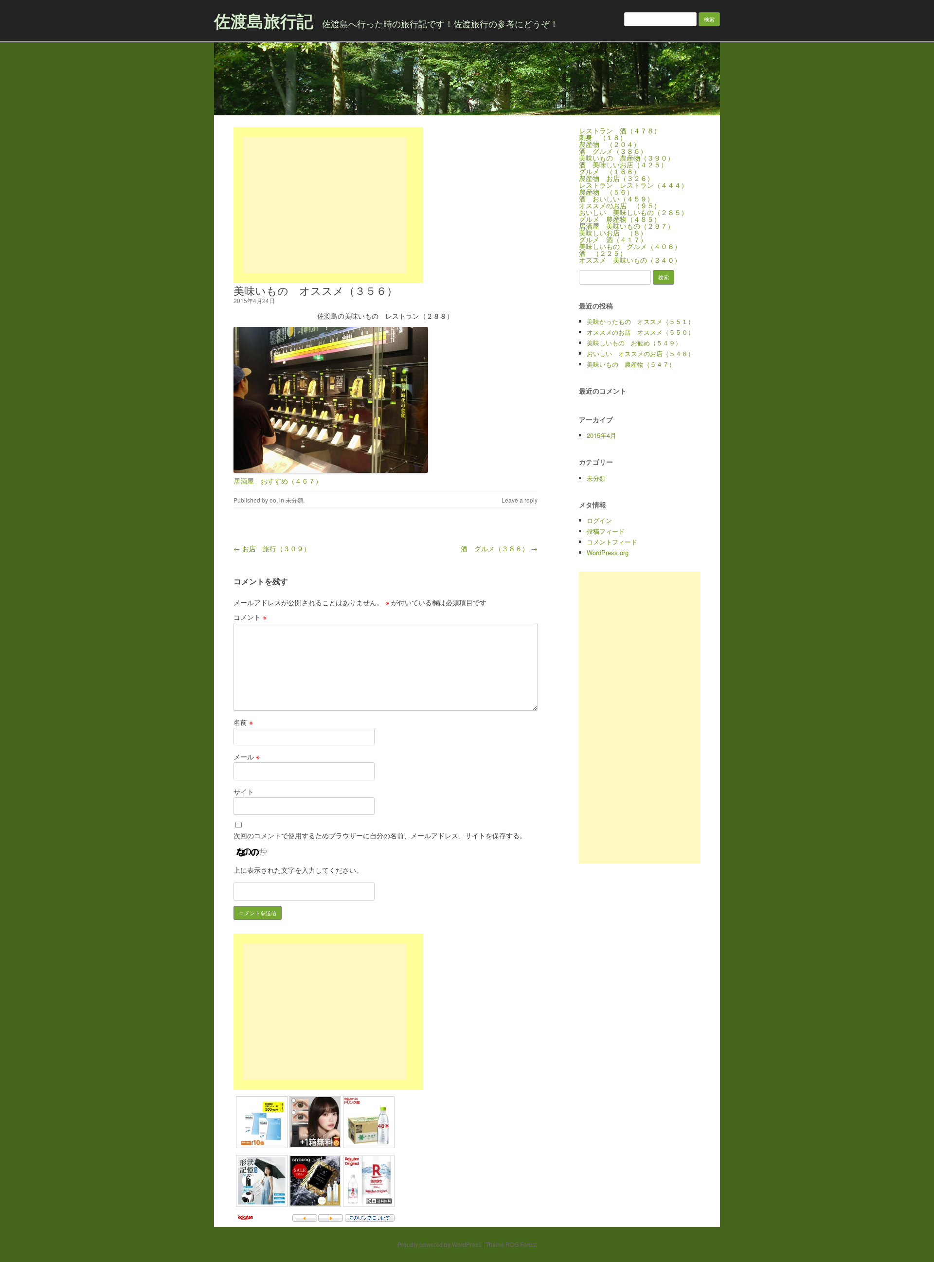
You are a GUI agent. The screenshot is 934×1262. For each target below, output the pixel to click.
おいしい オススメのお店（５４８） (640, 353)
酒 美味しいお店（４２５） (623, 164)
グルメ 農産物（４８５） (620, 219)
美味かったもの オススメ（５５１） (640, 321)
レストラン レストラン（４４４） (633, 185)
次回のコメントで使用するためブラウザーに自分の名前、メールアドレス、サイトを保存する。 (380, 835)
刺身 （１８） (603, 137)
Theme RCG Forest (511, 1244)
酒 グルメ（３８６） (613, 151)
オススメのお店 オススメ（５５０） (640, 332)
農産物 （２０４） (609, 144)
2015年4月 (601, 435)
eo (272, 500)
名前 (243, 722)
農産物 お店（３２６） (616, 178)
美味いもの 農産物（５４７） (631, 364)
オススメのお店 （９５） (620, 205)
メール (247, 756)
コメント (250, 617)
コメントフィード (612, 541)
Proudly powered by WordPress (439, 1244)
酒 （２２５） (603, 253)
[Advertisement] (325, 205)
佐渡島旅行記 (263, 20)
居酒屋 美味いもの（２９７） (626, 226)
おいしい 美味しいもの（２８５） (633, 212)
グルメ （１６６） (609, 171)
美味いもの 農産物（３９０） (626, 157)
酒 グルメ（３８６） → (499, 548)
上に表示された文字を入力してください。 (298, 870)
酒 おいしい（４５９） (616, 198)
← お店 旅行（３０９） (272, 548)
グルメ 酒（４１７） (613, 239)
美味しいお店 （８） (613, 232)
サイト (244, 791)
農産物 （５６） (606, 192)
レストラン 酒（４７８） (620, 130)
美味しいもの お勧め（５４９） (634, 342)
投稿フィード (606, 531)
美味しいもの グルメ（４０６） (630, 246)
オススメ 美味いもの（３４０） (630, 260)
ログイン (599, 520)
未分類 (294, 500)
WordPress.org (608, 552)
